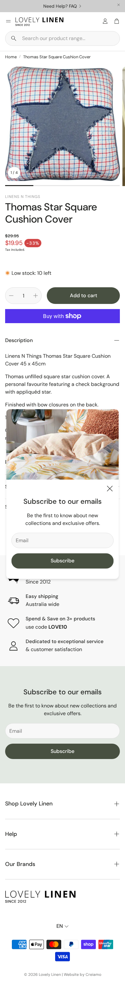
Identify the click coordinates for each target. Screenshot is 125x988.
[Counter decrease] (11, 295)
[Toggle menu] (8, 21)
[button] (62, 38)
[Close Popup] (110, 489)
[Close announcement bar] (118, 5)
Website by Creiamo (82, 974)
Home (11, 57)
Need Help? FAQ (60, 6)
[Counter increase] (35, 295)
